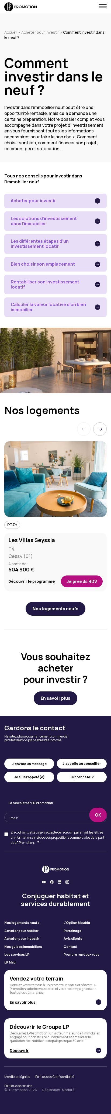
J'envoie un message (29, 764)
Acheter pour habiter (21, 931)
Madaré (68, 1090)
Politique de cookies (18, 1086)
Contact (70, 947)
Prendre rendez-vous (81, 955)
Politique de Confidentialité (54, 1077)
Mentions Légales (17, 1077)
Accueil (10, 32)
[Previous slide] (84, 429)
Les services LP (16, 955)
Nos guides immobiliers (23, 947)
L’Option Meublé (77, 923)
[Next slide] (100, 429)
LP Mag (10, 962)
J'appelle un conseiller (82, 763)
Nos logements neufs (21, 923)
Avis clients (73, 939)
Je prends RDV (82, 581)
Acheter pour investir (40, 32)
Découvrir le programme (31, 581)
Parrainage (72, 931)
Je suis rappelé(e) (29, 777)
